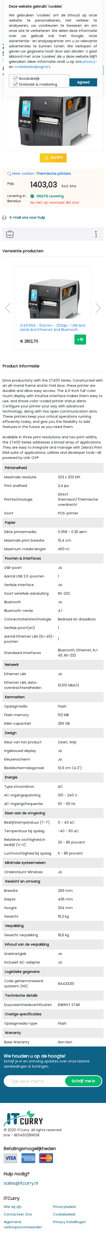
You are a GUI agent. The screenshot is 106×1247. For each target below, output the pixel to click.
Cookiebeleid (64, 1214)
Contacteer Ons (18, 1214)
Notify (56, 157)
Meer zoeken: (41, 173)
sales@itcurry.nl (21, 1183)
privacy (89, 61)
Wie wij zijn (13, 1206)
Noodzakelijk (29, 78)
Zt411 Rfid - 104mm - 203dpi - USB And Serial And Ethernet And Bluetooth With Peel (52, 327)
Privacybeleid (64, 1206)
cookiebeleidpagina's (32, 66)
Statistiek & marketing (38, 84)
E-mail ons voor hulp (27, 217)
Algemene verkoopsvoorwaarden (23, 1225)
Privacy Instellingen (69, 1222)
